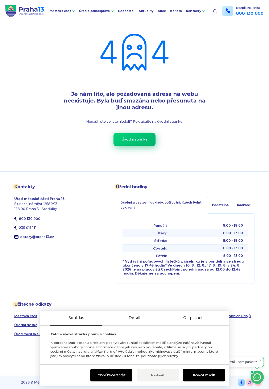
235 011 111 (28, 228)
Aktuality (146, 11)
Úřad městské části (31, 334)
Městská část (60, 11)
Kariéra (176, 11)
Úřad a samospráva (94, 11)
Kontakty (193, 11)
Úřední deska (25, 325)
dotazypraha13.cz (37, 237)
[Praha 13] (24, 11)
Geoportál (126, 11)
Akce (162, 11)
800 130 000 (250, 13)
